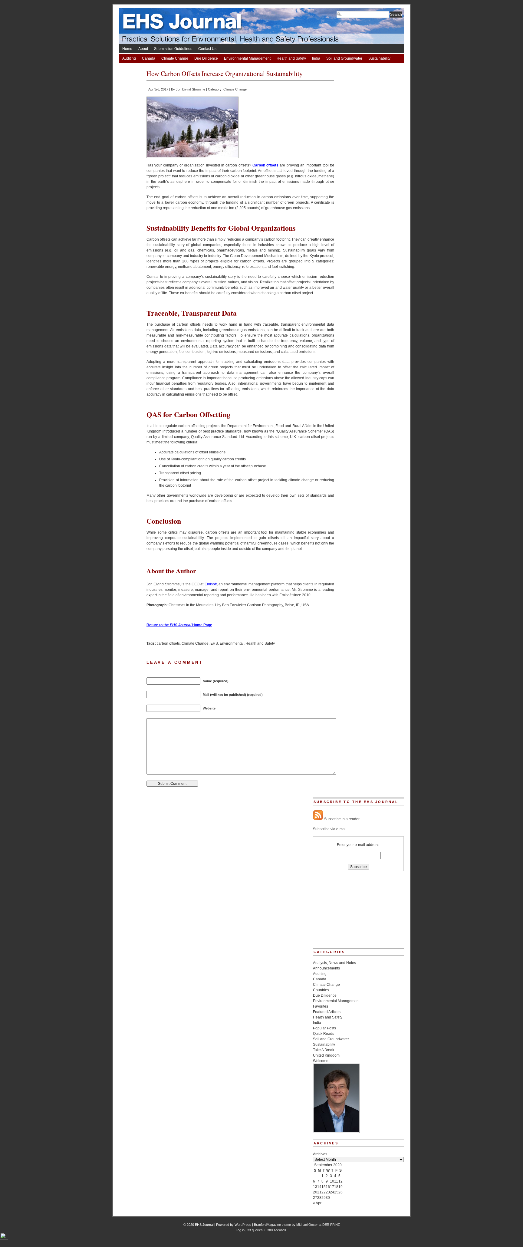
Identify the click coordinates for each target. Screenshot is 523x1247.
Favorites (320, 1006)
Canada (148, 58)
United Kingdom (326, 1055)
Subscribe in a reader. (341, 819)
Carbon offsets (265, 165)
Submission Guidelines (173, 49)
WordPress (243, 1224)
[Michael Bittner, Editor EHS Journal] (336, 1132)
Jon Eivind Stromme (190, 89)
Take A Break (132, 67)
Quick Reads (323, 1033)
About (143, 49)
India (316, 58)
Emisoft (211, 584)
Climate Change (174, 58)
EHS (214, 643)
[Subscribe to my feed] (318, 819)
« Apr (317, 1203)
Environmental (232, 643)
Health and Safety (291, 58)
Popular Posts (324, 1028)
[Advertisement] (343, 911)
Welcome (320, 1061)
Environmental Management (247, 58)
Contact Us (207, 49)
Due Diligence (206, 58)
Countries (321, 990)
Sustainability (379, 58)
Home (127, 49)
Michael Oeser (307, 1224)
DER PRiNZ (331, 1224)
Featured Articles (326, 1012)
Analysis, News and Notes (334, 963)
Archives (320, 1154)
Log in (240, 1230)
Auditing (129, 58)
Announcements (326, 968)
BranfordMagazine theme (272, 1224)
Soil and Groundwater (344, 58)
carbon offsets (168, 643)
